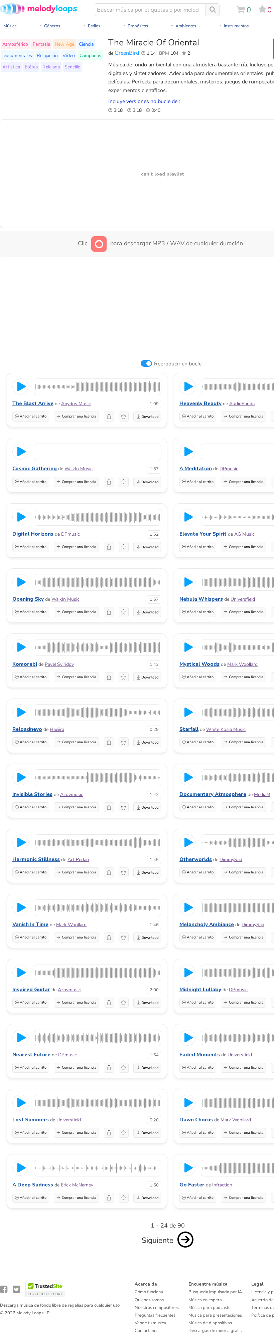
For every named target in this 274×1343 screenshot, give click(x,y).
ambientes (185, 26)
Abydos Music (76, 403)
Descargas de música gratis (215, 1331)
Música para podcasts (209, 1308)
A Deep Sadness (32, 1184)
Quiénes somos (149, 1300)
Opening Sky (28, 599)
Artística (11, 66)
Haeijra (57, 729)
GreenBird (127, 53)
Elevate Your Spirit (203, 534)
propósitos (138, 26)
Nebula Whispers (201, 599)
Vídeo (68, 55)
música (10, 26)
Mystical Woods (199, 664)
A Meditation (195, 468)
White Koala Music (226, 729)
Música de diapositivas (210, 1323)
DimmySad (231, 859)
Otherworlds (195, 859)
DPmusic (229, 469)
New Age (64, 44)
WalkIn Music (78, 469)
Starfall (188, 729)
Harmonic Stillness (36, 859)
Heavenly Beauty (200, 403)
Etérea (31, 66)
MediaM (262, 794)
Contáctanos (146, 1331)
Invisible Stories (32, 794)
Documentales (17, 55)
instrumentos (236, 26)
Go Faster (191, 1184)
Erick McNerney (77, 1185)
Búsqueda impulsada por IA (215, 1292)
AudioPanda (242, 403)
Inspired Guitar (31, 989)
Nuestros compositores (157, 1308)
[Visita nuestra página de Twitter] (16, 1289)
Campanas (90, 55)
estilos (94, 26)
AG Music (244, 534)
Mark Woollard (242, 664)
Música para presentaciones (215, 1315)
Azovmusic (71, 794)
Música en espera (205, 1300)
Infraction (222, 1185)
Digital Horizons (32, 534)
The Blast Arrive (32, 403)
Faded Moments (199, 1054)
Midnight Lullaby (200, 989)
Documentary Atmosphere (212, 794)
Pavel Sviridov (59, 664)
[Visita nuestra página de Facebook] (3, 1289)
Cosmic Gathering (34, 468)
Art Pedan (78, 859)
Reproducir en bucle (177, 363)
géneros (52, 26)
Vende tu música (150, 1323)
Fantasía (41, 44)
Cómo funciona (149, 1292)
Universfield (243, 599)
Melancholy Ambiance (206, 924)
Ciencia (86, 44)
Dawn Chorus (196, 1119)
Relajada (51, 66)
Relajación (47, 55)
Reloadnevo (27, 729)
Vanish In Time (30, 924)
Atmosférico (15, 44)
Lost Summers (30, 1119)
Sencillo (72, 66)
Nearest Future (31, 1054)
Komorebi (24, 664)
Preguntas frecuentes (155, 1315)
